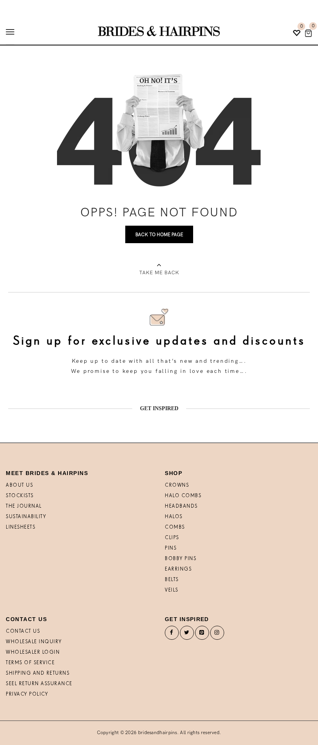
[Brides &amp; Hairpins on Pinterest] (202, 634)
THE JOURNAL (24, 506)
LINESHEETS (20, 527)
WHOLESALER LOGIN (33, 652)
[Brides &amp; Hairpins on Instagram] (217, 634)
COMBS (175, 527)
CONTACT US (23, 631)
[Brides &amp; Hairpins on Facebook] (172, 634)
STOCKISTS (20, 495)
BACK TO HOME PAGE (159, 235)
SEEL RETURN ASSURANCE (39, 683)
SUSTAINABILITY (26, 516)
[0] (308, 33)
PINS (170, 548)
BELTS (172, 579)
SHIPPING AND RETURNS (37, 673)
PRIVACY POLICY (27, 694)
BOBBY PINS (180, 558)
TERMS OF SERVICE (30, 662)
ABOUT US (19, 485)
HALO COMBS (183, 495)
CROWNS (177, 485)
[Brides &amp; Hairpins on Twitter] (187, 634)
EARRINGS (178, 569)
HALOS (174, 516)
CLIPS (172, 537)
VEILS (171, 590)
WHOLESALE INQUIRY (34, 641)
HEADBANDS (181, 506)
